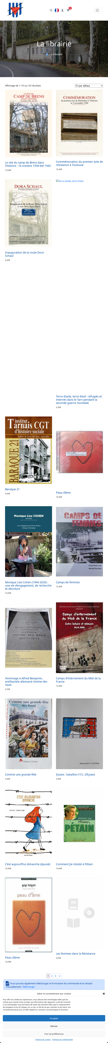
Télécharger (28, 986)
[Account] (62, 10)
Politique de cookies (43, 1039)
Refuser (54, 1026)
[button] (103, 993)
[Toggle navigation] (97, 10)
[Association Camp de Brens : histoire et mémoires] (15, 10)
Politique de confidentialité (62, 1039)
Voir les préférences (54, 1033)
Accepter (54, 1018)
